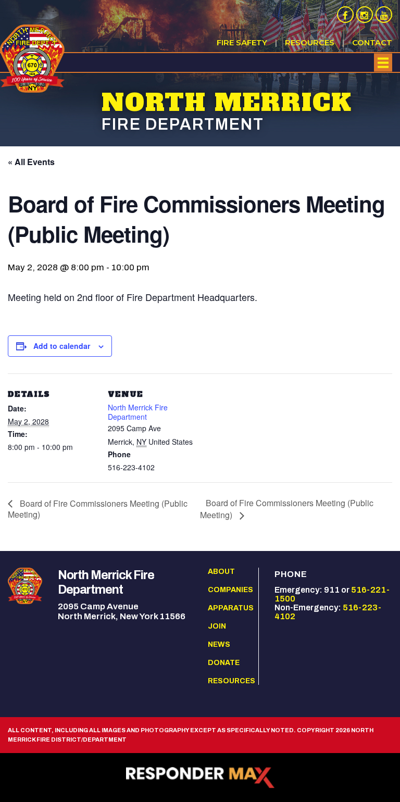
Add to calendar (61, 346)
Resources (309, 42)
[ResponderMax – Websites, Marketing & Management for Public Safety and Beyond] (200, 777)
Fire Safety (242, 42)
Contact (372, 42)
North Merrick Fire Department (138, 412)
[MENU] (383, 63)
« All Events (31, 162)
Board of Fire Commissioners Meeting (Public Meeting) (98, 509)
